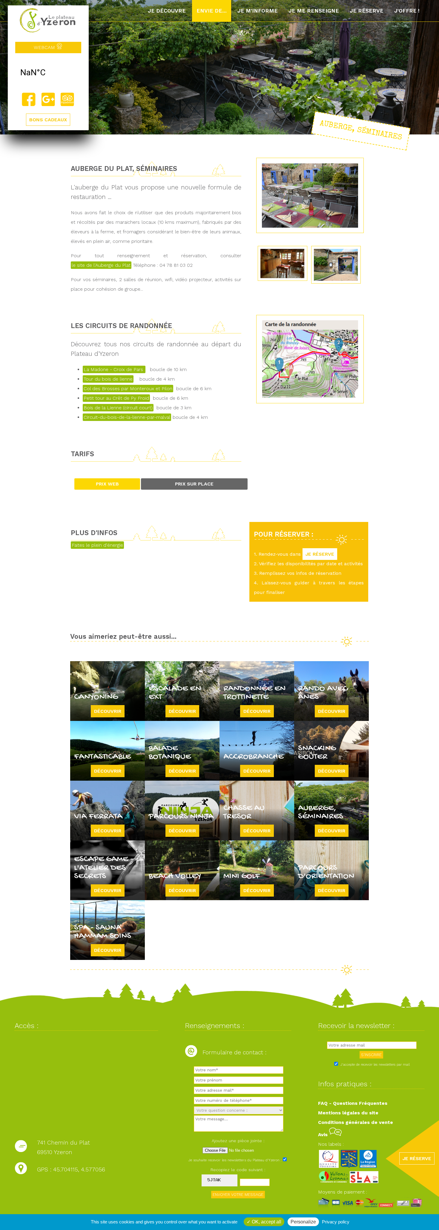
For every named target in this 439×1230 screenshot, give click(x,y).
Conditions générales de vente (355, 1122)
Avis (323, 1134)
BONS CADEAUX (48, 119)
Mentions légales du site (348, 1113)
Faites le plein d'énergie (97, 545)
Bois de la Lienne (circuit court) (118, 407)
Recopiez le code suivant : (238, 1169)
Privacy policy (335, 1221)
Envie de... (212, 11)
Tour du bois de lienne (108, 379)
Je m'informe (257, 11)
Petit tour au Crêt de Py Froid (116, 398)
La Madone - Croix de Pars (114, 369)
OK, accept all (266, 1221)
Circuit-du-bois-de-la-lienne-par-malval (127, 417)
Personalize (303, 1221)
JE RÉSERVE (320, 554)
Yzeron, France (48, 72)
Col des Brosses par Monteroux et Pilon (128, 388)
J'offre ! (407, 11)
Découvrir (107, 711)
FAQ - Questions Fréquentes (352, 1103)
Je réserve (366, 11)
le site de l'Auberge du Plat (101, 265)
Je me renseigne (313, 11)
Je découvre (167, 11)
